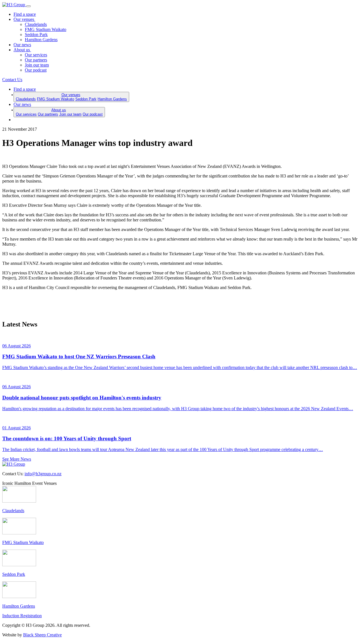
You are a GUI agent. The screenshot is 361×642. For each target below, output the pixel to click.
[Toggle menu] (28, 6)
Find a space (25, 14)
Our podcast (36, 70)
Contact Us (12, 79)
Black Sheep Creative (42, 634)
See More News (16, 459)
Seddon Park (36, 34)
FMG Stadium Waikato (45, 29)
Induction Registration (22, 615)
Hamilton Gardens (41, 39)
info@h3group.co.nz (43, 473)
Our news (22, 44)
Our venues (24, 19)
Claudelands (36, 24)
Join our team (37, 65)
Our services (36, 54)
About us (22, 49)
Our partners (36, 59)
